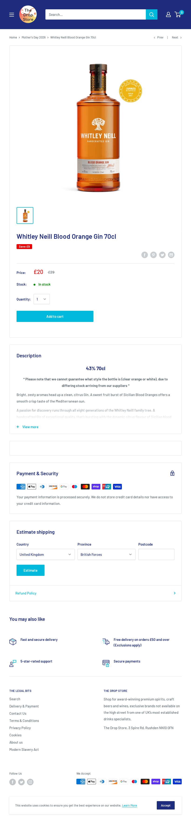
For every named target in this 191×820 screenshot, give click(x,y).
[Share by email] (171, 254)
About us (16, 742)
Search (14, 699)
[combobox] (95, 14)
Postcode (145, 544)
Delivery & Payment (24, 706)
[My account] (168, 14)
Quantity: (24, 299)
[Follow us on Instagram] (30, 782)
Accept (166, 805)
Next (175, 37)
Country (23, 544)
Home (13, 37)
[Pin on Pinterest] (153, 254)
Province (84, 544)
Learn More (129, 805)
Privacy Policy (20, 728)
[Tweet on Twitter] (162, 254)
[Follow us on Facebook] (12, 782)
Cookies (15, 735)
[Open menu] (11, 15)
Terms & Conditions (24, 720)
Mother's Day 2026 (34, 37)
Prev (160, 37)
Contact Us (17, 713)
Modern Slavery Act (24, 749)
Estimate (31, 570)
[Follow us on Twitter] (21, 782)
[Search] (151, 14)
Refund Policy (25, 593)
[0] (178, 14)
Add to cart (55, 316)
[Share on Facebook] (144, 254)
